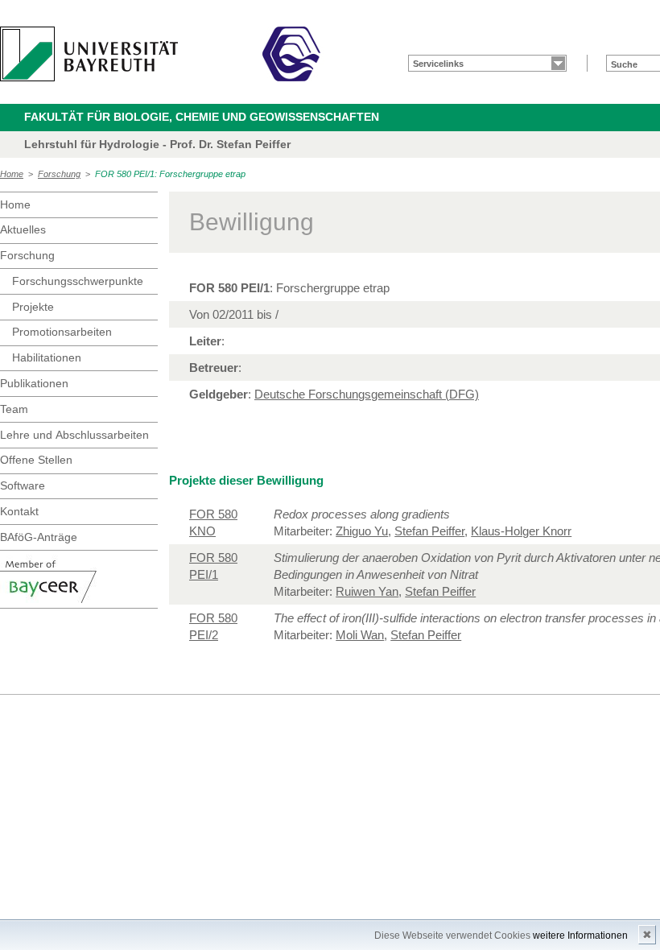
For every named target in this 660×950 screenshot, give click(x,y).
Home (11, 174)
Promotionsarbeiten (62, 331)
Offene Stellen (36, 459)
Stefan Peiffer (429, 531)
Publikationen (34, 383)
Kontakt (19, 511)
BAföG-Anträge (38, 537)
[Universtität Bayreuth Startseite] (89, 54)
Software (22, 485)
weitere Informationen (580, 935)
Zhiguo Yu (362, 531)
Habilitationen (46, 357)
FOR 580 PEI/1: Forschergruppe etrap (170, 174)
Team (14, 409)
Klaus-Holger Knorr (521, 531)
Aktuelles (23, 229)
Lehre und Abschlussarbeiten (74, 434)
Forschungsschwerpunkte (77, 281)
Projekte (33, 306)
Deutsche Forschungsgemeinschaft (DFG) (366, 394)
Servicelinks (438, 63)
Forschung (59, 174)
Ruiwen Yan (367, 591)
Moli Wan (360, 635)
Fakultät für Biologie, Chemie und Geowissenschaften (201, 116)
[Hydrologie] (291, 54)
